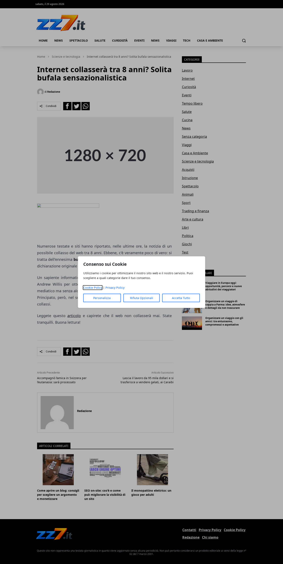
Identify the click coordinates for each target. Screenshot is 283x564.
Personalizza (102, 298)
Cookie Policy (92, 288)
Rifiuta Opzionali (141, 298)
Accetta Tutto (181, 298)
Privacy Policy (115, 288)
